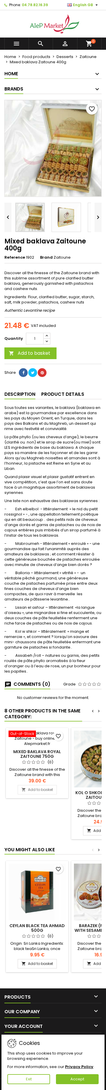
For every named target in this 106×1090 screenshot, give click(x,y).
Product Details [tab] (62, 394)
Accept (77, 1079)
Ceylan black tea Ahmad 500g (37, 928)
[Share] (23, 372)
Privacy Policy (79, 1066)
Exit (29, 1079)
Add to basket (29, 353)
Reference (14, 257)
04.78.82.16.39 (35, 4)
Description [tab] (19, 394)
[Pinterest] (42, 372)
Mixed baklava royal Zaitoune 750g (37, 754)
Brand (46, 257)
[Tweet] (32, 372)
